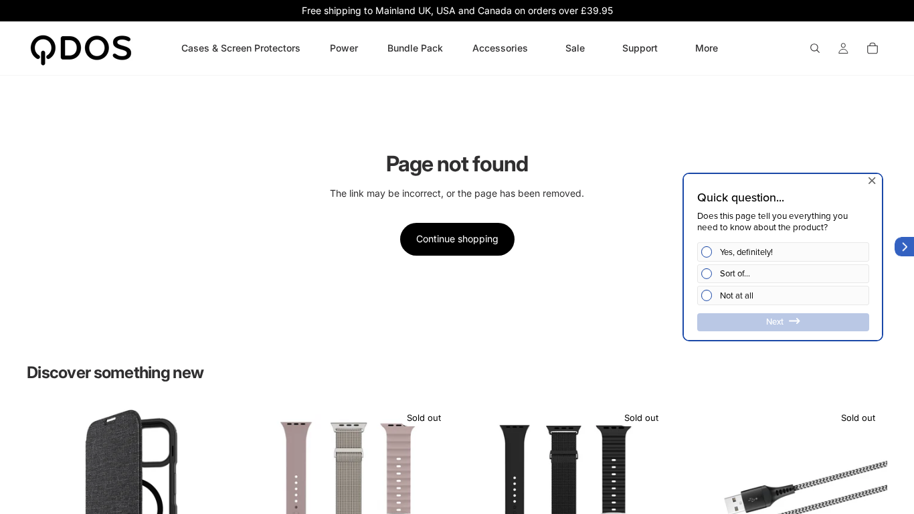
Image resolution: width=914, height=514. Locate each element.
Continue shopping (457, 238)
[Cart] (872, 48)
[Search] (815, 48)
